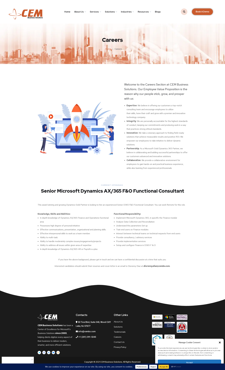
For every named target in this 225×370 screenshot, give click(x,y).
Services (94, 11)
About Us (79, 11)
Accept (189, 362)
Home (67, 11)
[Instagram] (58, 352)
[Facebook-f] (44, 352)
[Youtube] (53, 352)
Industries (126, 11)
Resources (143, 11)
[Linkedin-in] (48, 352)
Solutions (110, 11)
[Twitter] (39, 352)
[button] (219, 342)
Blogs (158, 11)
